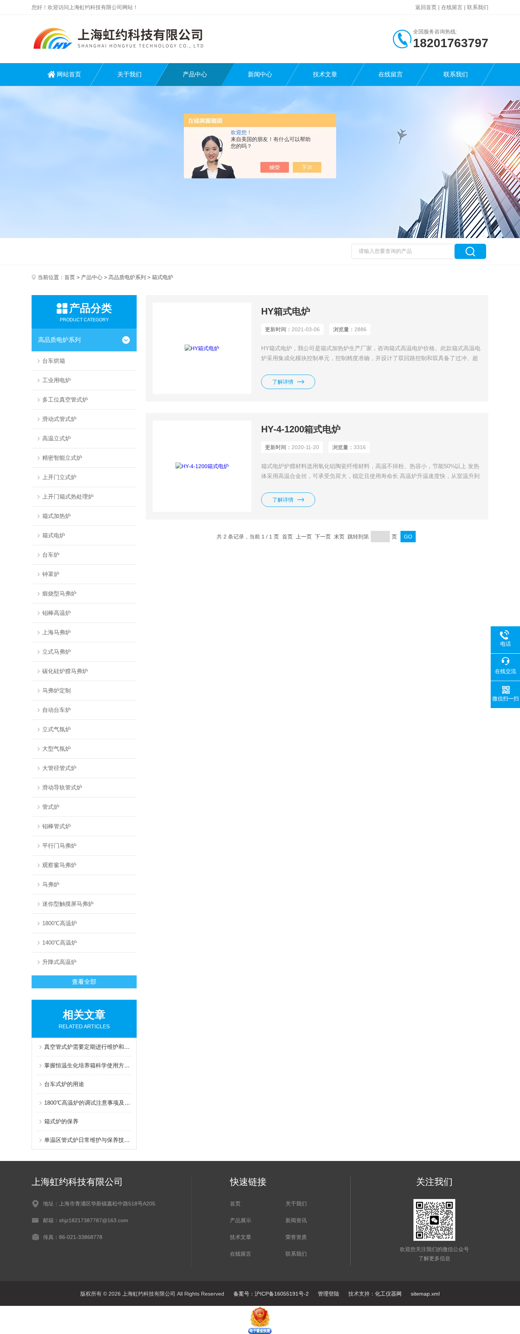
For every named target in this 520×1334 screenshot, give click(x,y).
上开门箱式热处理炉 (68, 496)
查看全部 (84, 981)
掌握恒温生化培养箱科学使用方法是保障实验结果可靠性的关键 (88, 1065)
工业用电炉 (56, 380)
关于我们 (129, 74)
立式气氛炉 (56, 729)
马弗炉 (50, 884)
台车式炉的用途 (64, 1084)
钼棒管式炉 (56, 826)
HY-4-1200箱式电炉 (301, 429)
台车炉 (50, 554)
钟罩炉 (50, 574)
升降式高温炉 (59, 962)
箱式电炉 (53, 535)
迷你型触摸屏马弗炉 (68, 903)
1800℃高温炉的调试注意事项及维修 (88, 1102)
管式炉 (50, 807)
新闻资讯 (296, 1220)
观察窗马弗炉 (59, 865)
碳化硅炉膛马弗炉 (65, 671)
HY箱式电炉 (285, 311)
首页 (69, 277)
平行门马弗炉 (59, 845)
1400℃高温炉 (59, 942)
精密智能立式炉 (62, 457)
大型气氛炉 (56, 748)
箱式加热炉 (56, 516)
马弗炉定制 (56, 690)
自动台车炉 (56, 710)
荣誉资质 (296, 1237)
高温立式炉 (56, 438)
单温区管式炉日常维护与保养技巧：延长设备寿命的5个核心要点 (88, 1140)
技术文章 (325, 74)
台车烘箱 (53, 360)
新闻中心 (260, 74)
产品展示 (240, 1220)
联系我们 (477, 7)
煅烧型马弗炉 (59, 593)
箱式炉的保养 (61, 1121)
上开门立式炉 (59, 477)
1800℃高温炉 (59, 923)
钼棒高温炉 (56, 613)
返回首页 (426, 7)
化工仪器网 (388, 1294)
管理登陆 (328, 1294)
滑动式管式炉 (59, 419)
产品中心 (195, 74)
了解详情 (282, 382)
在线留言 (452, 7)
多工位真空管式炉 (65, 399)
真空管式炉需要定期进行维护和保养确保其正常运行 (88, 1046)
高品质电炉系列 (127, 277)
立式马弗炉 (56, 651)
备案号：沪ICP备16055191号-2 (271, 1294)
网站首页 (69, 74)
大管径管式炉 (59, 768)
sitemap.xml (425, 1294)
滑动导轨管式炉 (62, 787)
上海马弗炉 (56, 632)
